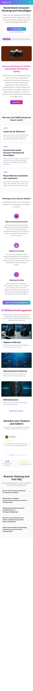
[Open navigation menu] (30, 2)
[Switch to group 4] (12, 455)
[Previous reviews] (3, 442)
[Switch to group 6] (15, 455)
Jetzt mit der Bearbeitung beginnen (16, 302)
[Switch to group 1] (7, 455)
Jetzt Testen (16, 102)
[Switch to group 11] (23, 455)
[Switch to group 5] (14, 455)
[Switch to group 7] (17, 455)
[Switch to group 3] (10, 455)
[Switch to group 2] (9, 455)
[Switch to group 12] (25, 455)
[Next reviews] (29, 442)
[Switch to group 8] (18, 455)
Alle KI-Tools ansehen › (16, 411)
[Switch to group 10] (22, 455)
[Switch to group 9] (20, 455)
